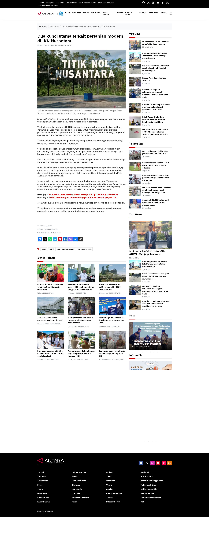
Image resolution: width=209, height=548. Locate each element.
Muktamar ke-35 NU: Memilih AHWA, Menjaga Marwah (147, 253)
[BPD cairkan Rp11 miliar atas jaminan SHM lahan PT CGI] (135, 155)
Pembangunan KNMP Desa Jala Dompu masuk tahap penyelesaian (154, 55)
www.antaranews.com (87, 3)
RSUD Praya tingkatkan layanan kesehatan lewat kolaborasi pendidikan (154, 119)
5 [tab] (158, 352)
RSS (142, 502)
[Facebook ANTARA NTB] (143, 2)
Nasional (145, 472)
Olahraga (143, 13)
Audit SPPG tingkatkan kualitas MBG (146, 433)
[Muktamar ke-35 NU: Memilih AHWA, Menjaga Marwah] (135, 45)
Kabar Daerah (43, 502)
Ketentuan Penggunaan (152, 481)
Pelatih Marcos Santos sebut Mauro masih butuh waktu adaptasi (155, 165)
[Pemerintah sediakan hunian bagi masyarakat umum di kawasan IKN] (81, 339)
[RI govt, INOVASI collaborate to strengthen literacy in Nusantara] (50, 273)
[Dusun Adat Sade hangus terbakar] (135, 81)
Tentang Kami (71, 3)
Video (40, 489)
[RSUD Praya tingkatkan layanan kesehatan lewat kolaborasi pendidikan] (135, 120)
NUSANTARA (76, 13)
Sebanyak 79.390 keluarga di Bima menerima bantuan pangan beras (155, 202)
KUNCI (51, 249)
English (109, 489)
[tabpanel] (150, 336)
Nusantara (54, 26)
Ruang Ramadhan (114, 493)
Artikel (109, 472)
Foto (132, 315)
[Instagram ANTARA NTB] (153, 2)
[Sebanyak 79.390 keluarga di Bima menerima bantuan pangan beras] (135, 203)
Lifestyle (76, 493)
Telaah (109, 498)
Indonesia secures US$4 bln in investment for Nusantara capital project (50, 353)
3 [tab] (150, 352)
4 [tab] (154, 352)
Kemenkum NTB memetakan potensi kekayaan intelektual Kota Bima (155, 177)
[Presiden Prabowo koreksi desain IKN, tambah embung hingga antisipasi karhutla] (81, 273)
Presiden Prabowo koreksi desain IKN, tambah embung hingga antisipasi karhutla (81, 287)
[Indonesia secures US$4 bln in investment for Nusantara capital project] (50, 339)
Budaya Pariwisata (80, 498)
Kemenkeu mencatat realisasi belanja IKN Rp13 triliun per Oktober (83, 195)
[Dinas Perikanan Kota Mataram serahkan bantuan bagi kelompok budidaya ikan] (135, 191)
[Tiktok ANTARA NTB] (163, 2)
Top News (60, 3)
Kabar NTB (95, 13)
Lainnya (163, 13)
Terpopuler (50, 3)
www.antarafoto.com (106, 3)
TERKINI (134, 34)
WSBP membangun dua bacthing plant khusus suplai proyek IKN (82, 197)
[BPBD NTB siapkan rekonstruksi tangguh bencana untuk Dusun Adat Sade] (135, 93)
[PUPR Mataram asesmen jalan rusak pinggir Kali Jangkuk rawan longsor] (135, 69)
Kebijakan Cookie (149, 489)
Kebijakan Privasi (148, 485)
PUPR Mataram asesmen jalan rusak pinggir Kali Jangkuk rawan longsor (155, 68)
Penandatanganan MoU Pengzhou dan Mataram (146, 342)
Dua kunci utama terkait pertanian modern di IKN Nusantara (88, 26)
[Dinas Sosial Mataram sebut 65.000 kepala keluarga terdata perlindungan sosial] (135, 133)
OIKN (44, 249)
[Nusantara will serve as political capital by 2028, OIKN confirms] (112, 273)
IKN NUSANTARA (84, 249)
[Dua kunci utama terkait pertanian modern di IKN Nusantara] (150, 234)
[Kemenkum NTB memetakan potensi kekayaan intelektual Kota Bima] (135, 179)
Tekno (109, 485)
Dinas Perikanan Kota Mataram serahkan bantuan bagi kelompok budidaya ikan (156, 190)
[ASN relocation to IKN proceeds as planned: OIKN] (50, 306)
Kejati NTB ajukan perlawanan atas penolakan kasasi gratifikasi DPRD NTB (156, 107)
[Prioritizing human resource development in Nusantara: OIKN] (112, 306)
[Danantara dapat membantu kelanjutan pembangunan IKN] (112, 339)
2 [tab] (147, 352)
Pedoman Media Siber (151, 498)
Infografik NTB (113, 502)
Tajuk (109, 476)
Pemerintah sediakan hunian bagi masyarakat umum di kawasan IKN (81, 353)
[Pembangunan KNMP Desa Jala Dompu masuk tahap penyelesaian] (135, 57)
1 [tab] (143, 352)
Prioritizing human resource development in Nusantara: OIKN (112, 320)
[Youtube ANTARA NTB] (158, 2)
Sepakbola (153, 13)
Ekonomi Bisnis (128, 14)
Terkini (41, 3)
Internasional (147, 476)
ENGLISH (86, 13)
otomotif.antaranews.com (48, 5)
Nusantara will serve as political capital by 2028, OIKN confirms (110, 287)
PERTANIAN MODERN (66, 249)
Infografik (135, 355)
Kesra (74, 502)
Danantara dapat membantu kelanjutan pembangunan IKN (112, 353)
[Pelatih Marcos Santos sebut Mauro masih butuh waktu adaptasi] (135, 166)
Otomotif (110, 481)
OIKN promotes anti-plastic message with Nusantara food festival (80, 320)
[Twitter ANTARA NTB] (148, 2)
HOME (67, 13)
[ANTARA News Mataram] (50, 14)
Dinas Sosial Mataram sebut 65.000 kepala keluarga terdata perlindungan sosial (155, 132)
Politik (120, 13)
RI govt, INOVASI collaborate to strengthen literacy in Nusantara (50, 287)
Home (44, 26)
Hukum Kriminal (106, 14)
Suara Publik (43, 498)
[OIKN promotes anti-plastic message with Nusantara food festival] (81, 306)
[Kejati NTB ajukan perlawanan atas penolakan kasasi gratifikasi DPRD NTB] (135, 108)
